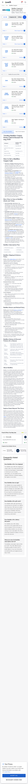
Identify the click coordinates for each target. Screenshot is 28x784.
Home (3, 5)
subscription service (12, 230)
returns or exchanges (18, 309)
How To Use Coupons (20, 131)
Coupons (12, 17)
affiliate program (8, 219)
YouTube (16, 173)
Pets (7, 5)
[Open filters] (24, 17)
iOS (11, 237)
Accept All (14, 775)
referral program (18, 224)
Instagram (7, 173)
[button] (6, 10)
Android (7, 237)
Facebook (18, 171)
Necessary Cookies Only (14, 780)
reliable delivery (12, 259)
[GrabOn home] (8, 2)
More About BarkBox (8, 131)
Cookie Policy (7, 772)
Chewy (4, 416)
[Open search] (25, 2)
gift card (16, 213)
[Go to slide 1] (22, 432)
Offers (21, 17)
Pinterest (11, 173)
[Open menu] (3, 2)
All (5, 17)
